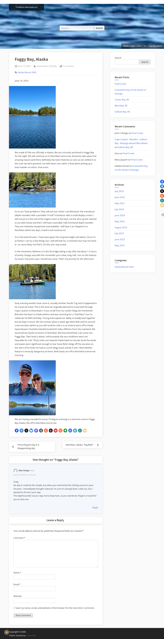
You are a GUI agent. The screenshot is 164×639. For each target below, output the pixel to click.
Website (17, 596)
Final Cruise (120, 83)
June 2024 (120, 215)
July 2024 (119, 209)
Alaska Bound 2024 (27, 72)
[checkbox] (6, 632)
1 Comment (68, 66)
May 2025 (120, 203)
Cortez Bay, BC (122, 99)
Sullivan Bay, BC (122, 111)
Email (16, 584)
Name (17, 572)
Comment (19, 537)
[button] (17, 430)
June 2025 (120, 197)
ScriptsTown (31, 635)
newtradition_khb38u (46, 66)
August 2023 (121, 227)
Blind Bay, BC (121, 105)
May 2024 (120, 221)
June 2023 (120, 239)
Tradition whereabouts (27, 7)
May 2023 (120, 245)
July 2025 (119, 191)
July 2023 (119, 233)
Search (118, 57)
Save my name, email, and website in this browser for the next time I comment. (55, 607)
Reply (95, 507)
